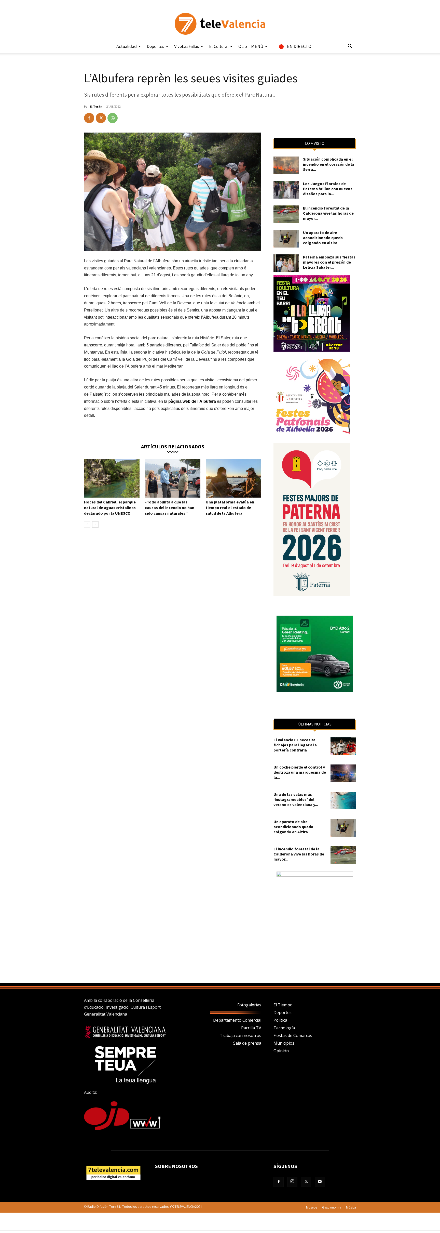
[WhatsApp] (112, 118)
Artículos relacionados (172, 446)
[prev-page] (87, 524)
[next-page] (95, 524)
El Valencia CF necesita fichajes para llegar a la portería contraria (295, 744)
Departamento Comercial (237, 1020)
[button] (350, 46)
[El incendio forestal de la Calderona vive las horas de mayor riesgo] (286, 214)
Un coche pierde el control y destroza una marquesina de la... (299, 772)
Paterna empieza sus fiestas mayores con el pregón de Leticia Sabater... (329, 262)
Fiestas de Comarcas (292, 1035)
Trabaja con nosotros (240, 1035)
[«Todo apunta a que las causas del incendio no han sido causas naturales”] (172, 478)
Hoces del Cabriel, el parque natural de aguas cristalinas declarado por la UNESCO (110, 507)
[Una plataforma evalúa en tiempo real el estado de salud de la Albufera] (233, 478)
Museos (311, 1207)
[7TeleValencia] (220, 24)
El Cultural (218, 46)
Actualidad (126, 46)
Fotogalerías (249, 1005)
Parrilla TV (251, 1028)
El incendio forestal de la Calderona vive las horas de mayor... (328, 213)
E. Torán (96, 106)
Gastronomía (331, 1207)
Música (351, 1207)
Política (280, 1020)
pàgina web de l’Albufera (192, 401)
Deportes (155, 46)
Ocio (242, 46)
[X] (101, 118)
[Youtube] (320, 1182)
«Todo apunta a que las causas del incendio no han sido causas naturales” (169, 507)
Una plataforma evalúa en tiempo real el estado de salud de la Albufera (230, 507)
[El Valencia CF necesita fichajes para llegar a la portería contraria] (343, 746)
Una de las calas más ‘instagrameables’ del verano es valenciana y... (295, 799)
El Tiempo (283, 1005)
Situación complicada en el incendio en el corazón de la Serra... (328, 164)
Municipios (283, 1043)
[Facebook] (89, 118)
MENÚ (257, 46)
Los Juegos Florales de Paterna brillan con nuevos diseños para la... (327, 188)
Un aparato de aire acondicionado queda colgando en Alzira (323, 237)
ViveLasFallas (186, 46)
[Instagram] (292, 1182)
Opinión (281, 1051)
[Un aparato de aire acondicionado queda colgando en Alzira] (286, 239)
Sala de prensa (247, 1043)
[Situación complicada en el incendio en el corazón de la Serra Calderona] (286, 165)
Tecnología (284, 1028)
